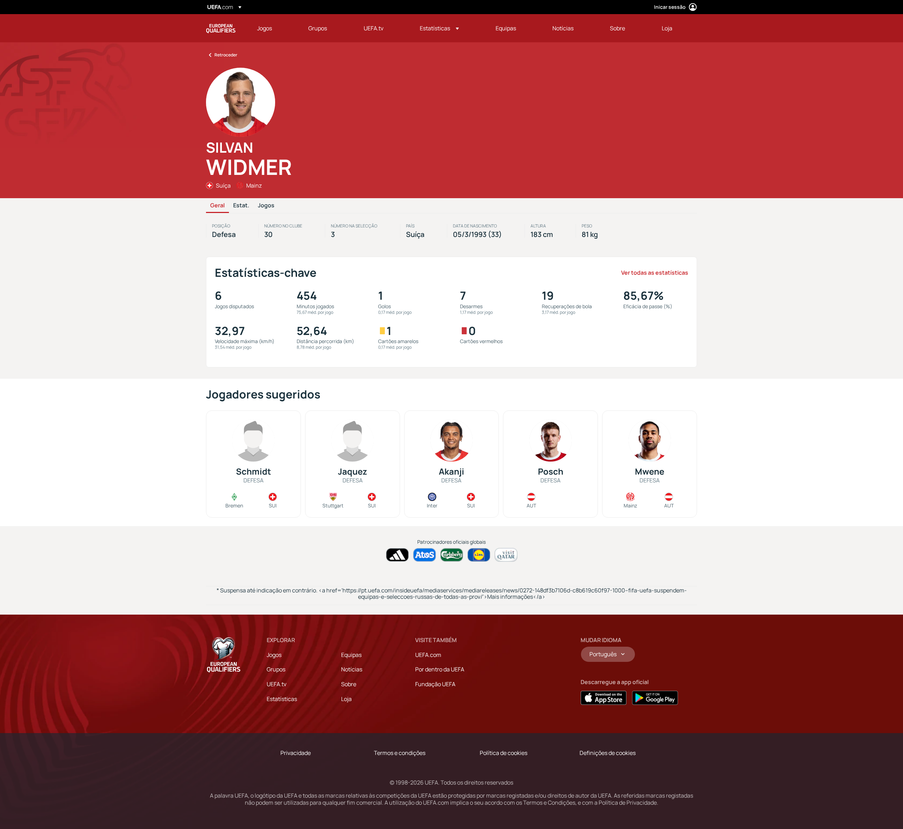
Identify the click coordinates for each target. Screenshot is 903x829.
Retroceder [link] (225, 55)
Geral (217, 205)
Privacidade (295, 753)
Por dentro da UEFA (439, 669)
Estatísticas (282, 699)
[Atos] (424, 555)
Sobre (348, 684)
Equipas (351, 655)
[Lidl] (478, 555)
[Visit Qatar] (506, 555)
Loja (346, 699)
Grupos (276, 669)
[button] (439, 28)
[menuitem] (274, 28)
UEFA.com (428, 655)
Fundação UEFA (435, 684)
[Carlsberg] (451, 555)
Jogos (266, 205)
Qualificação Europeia (221, 28)
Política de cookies (503, 753)
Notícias (351, 669)
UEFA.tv (276, 684)
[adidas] (397, 555)
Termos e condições (399, 753)
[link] (265, 28)
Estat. (241, 205)
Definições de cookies (608, 753)
